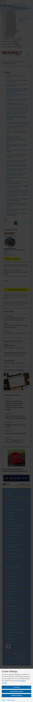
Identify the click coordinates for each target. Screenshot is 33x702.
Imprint (3, 700)
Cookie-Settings (11, 700)
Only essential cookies (16, 691)
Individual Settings (16, 695)
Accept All (16, 687)
